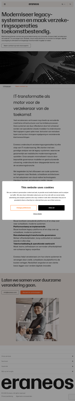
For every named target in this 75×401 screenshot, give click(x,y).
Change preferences (24, 208)
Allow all (51, 208)
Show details (37, 214)
